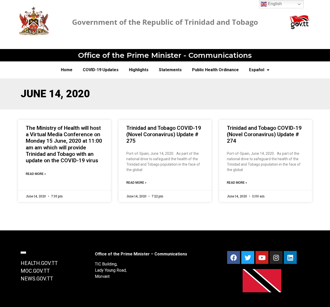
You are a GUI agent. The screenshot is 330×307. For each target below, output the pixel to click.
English (274, 4)
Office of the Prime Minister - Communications (165, 55)
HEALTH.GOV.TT (39, 263)
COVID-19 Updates (101, 69)
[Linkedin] (290, 257)
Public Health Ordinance (215, 69)
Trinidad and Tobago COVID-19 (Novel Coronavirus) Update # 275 (163, 134)
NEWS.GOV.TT (37, 279)
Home (66, 69)
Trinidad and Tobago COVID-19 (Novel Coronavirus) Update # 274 (264, 134)
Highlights (138, 69)
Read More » (36, 174)
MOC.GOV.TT (35, 271)
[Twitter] (247, 257)
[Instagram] (276, 257)
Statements (170, 69)
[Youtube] (261, 257)
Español (256, 69)
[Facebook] (233, 257)
